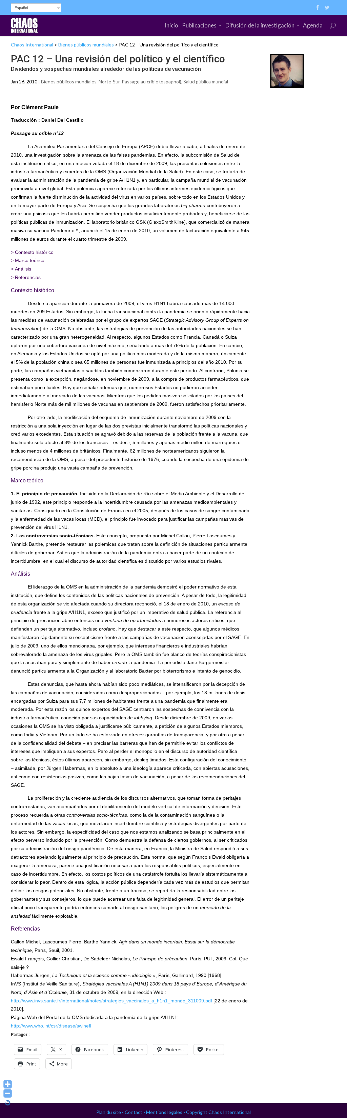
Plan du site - (110, 1112)
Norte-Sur (109, 81)
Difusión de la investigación (259, 25)
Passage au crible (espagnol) (151, 81)
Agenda (313, 25)
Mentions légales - (166, 1112)
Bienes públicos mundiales (86, 44)
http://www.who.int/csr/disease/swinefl (51, 1026)
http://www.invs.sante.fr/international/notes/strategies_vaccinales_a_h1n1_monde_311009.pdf (111, 1000)
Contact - (135, 1112)
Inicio (171, 25)
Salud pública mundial (205, 81)
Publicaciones (199, 25)
